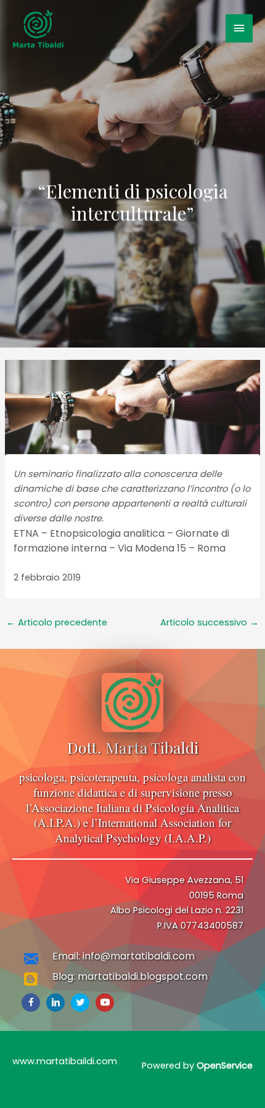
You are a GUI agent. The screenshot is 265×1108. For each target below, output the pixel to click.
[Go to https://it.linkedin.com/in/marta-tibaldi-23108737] (55, 1002)
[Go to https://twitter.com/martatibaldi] (80, 1002)
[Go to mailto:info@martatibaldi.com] (132, 960)
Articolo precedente (56, 622)
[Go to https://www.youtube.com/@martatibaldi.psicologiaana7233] (105, 1002)
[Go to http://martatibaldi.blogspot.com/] (132, 980)
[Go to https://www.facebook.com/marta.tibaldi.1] (31, 1002)
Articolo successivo (209, 622)
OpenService (225, 1065)
